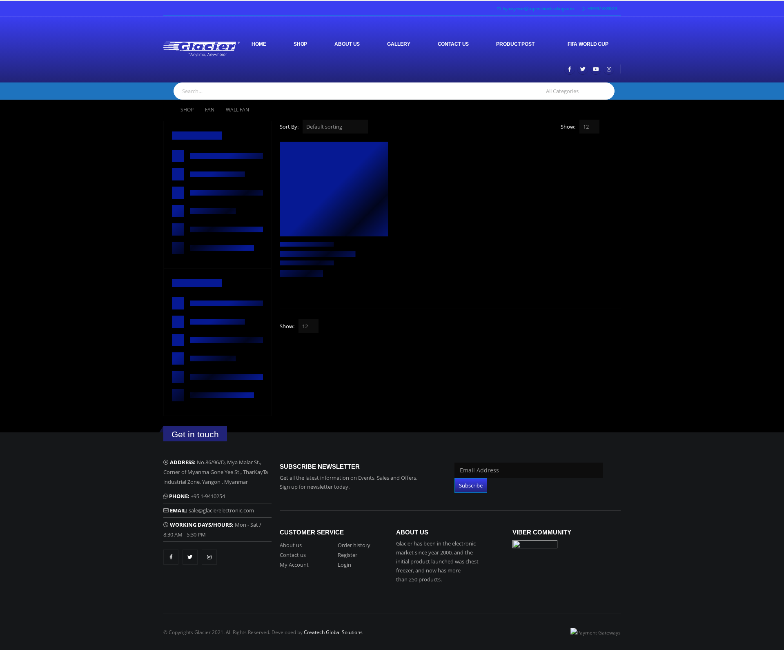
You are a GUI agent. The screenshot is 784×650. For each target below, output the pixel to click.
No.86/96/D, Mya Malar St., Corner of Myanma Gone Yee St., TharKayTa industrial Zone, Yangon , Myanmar (215, 472)
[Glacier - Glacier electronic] (201, 49)
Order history (354, 545)
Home (259, 44)
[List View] (617, 127)
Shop (300, 44)
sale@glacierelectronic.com (221, 510)
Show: (568, 126)
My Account (294, 564)
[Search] (604, 91)
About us (291, 545)
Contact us (293, 555)
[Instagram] (609, 69)
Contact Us (453, 44)
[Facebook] (569, 69)
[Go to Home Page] (166, 110)
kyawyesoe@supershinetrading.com (538, 8)
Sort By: (289, 126)
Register (347, 555)
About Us (347, 44)
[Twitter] (582, 69)
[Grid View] (607, 127)
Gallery (398, 44)
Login (344, 564)
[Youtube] (595, 69)
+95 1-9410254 (208, 496)
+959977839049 (602, 8)
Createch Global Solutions (333, 632)
